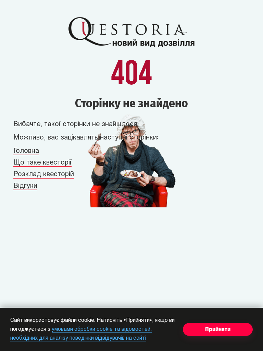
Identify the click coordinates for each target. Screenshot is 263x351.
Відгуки (25, 186)
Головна (26, 151)
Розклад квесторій (43, 174)
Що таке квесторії (42, 162)
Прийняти (217, 329)
